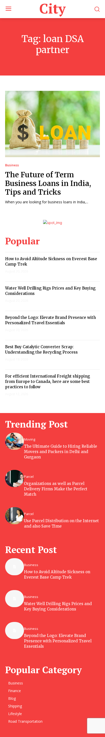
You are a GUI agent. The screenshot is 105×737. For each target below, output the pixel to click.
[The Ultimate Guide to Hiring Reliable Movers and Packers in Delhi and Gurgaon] (14, 441)
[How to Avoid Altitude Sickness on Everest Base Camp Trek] (14, 566)
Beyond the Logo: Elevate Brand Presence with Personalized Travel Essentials (57, 641)
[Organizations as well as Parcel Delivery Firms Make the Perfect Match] (14, 478)
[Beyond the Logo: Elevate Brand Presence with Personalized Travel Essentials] (14, 630)
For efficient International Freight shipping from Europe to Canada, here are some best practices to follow (47, 381)
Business (12, 165)
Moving (29, 439)
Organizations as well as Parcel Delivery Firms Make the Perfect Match (55, 489)
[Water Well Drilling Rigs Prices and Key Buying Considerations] (14, 598)
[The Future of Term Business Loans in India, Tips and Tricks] (52, 124)
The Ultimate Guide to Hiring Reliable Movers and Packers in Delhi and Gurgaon (60, 451)
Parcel (29, 476)
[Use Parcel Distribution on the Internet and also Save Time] (14, 515)
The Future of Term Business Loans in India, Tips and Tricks (48, 183)
